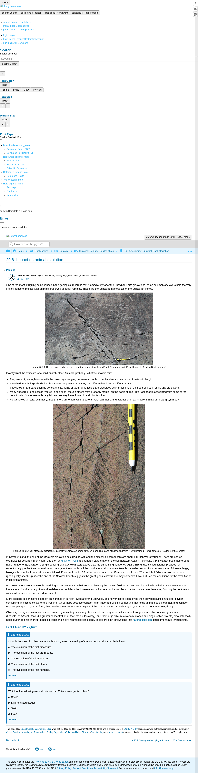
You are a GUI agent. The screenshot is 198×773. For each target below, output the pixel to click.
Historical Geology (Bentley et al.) (96, 251)
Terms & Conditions (83, 768)
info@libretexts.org (164, 768)
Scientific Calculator (17, 168)
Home (20, 251)
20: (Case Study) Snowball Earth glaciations (147, 251)
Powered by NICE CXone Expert (52, 762)
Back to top (11, 740)
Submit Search (9, 64)
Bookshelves (41, 251)
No (54, 749)
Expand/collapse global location (190, 250)
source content (116, 732)
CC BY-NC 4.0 (131, 729)
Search (11, 244)
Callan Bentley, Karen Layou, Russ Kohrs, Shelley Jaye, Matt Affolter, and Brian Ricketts (48, 732)
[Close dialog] (2, 222)
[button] (12, 191)
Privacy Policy (64, 768)
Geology (64, 251)
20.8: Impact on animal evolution (36, 729)
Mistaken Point (69, 560)
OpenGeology (23, 279)
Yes (41, 749)
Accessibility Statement (106, 768)
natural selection (142, 619)
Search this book (8, 53)
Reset (5, 85)
